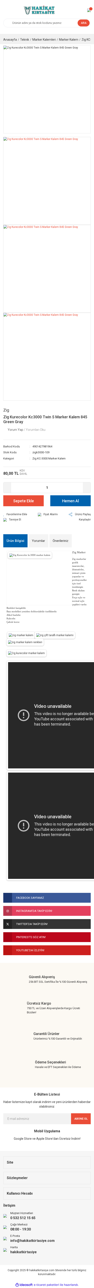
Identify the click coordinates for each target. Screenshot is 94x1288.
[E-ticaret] (46, 1285)
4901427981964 (42, 446)
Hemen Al (70, 501)
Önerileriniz (60, 541)
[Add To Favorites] (15, 514)
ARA (84, 22)
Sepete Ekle (23, 501)
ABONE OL (81, 1118)
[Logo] (39, 10)
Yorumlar (38, 541)
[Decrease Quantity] (7, 487)
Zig (6, 410)
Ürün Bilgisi (15, 541)
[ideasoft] (24, 1285)
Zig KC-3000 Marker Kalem (49, 458)
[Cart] (89, 10)
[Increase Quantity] (87, 487)
